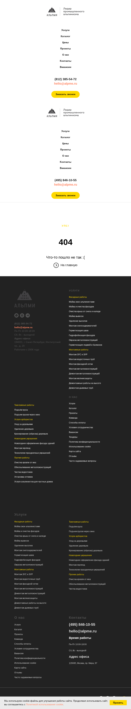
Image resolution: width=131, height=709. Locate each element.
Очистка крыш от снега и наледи (84, 311)
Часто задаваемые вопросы (82, 461)
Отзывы (73, 456)
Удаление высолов (78, 321)
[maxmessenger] (22, 315)
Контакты (65, 60)
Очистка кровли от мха (25, 462)
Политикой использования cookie (44, 704)
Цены (65, 42)
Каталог (65, 36)
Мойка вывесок (76, 316)
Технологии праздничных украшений (32, 453)
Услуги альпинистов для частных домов (33, 481)
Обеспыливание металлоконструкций (32, 467)
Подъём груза (21, 410)
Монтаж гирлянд (22, 448)
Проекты (65, 48)
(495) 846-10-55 (66, 180)
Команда (73, 418)
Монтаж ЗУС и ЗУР (78, 354)
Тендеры (73, 437)
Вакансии (65, 67)
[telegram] (28, 315)
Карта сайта (75, 451)
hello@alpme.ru (65, 83)
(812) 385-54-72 (66, 79)
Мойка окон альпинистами (81, 302)
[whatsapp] (16, 315)
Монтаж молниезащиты (80, 378)
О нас (65, 54)
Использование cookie (80, 446)
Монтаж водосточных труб (82, 359)
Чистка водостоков (23, 472)
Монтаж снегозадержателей (83, 326)
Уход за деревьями (23, 424)
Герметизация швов (78, 330)
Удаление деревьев (23, 429)
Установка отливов (23, 477)
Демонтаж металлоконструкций (84, 373)
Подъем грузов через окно (27, 414)
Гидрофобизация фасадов (82, 335)
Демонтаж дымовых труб (81, 388)
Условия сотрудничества (81, 427)
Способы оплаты (77, 423)
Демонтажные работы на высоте (85, 383)
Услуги (65, 30)
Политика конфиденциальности (84, 442)
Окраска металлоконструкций (83, 340)
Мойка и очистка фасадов (81, 306)
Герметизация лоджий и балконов (85, 345)
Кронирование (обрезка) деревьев (31, 434)
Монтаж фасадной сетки (81, 364)
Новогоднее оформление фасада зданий (34, 443)
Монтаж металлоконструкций (83, 369)
